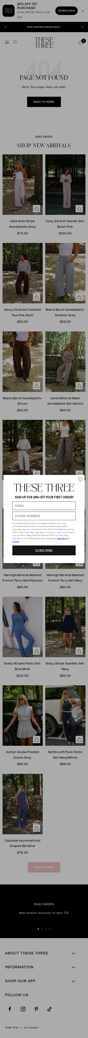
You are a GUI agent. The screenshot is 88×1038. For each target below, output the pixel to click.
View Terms (62, 538)
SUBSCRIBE (44, 550)
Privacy (15, 541)
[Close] (80, 479)
